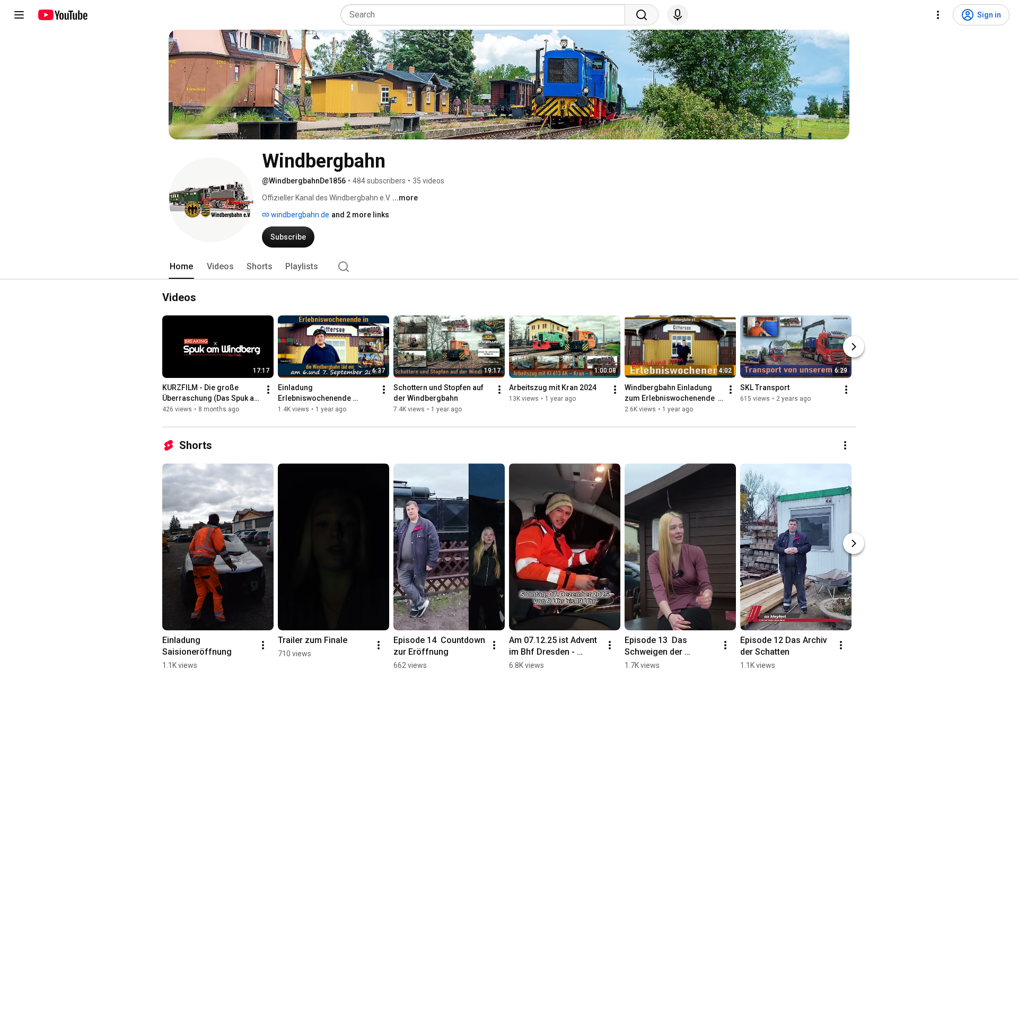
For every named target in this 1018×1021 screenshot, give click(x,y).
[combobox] (485, 14)
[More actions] (268, 389)
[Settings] (938, 14)
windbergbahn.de (299, 214)
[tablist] (509, 266)
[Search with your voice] (677, 14)
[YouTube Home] (62, 15)
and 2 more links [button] (360, 214)
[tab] (181, 266)
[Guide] (19, 14)
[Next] (853, 346)
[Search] (642, 14)
